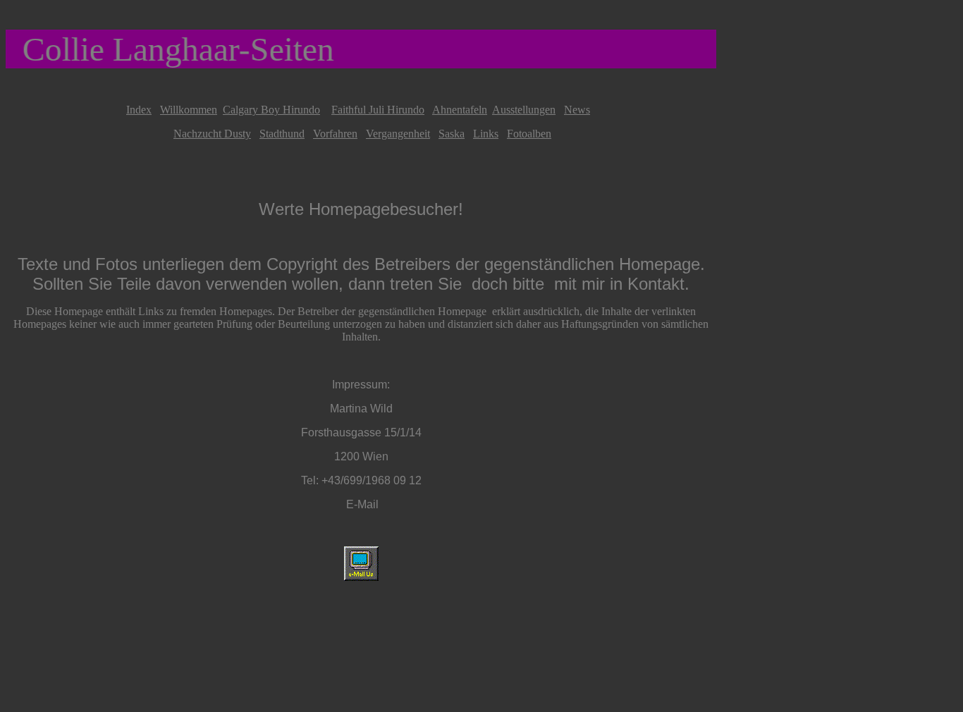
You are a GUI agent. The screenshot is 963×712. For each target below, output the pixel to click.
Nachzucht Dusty (212, 134)
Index (139, 110)
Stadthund (282, 134)
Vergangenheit (398, 134)
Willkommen (188, 110)
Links (485, 134)
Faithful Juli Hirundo (377, 110)
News (577, 110)
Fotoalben (529, 134)
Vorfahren (335, 134)
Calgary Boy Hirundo (271, 110)
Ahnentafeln (459, 110)
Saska (451, 134)
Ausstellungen (524, 110)
